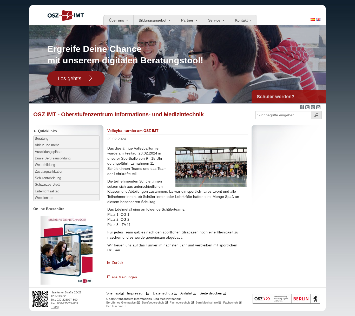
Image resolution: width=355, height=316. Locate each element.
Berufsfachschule (207, 302)
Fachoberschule (180, 302)
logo (66, 15)
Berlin (286, 299)
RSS (318, 107)
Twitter (307, 107)
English (318, 19)
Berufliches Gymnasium (121, 302)
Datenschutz (163, 293)
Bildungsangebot (152, 20)
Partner (187, 20)
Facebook (302, 107)
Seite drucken (211, 293)
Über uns (116, 20)
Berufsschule (114, 306)
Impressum (136, 293)
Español (313, 19)
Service (214, 20)
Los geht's (69, 78)
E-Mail (54, 306)
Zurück (117, 262)
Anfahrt (186, 293)
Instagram (313, 107)
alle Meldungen (124, 277)
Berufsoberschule (153, 302)
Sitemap (113, 293)
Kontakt (241, 20)
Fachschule (230, 302)
